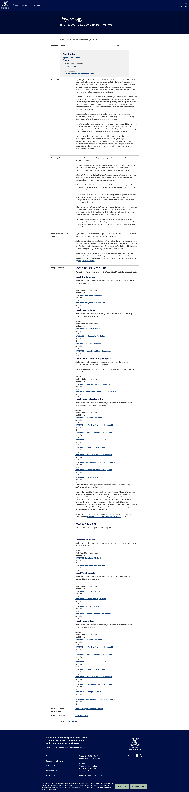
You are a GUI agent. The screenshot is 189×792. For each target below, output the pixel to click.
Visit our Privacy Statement (102, 787)
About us (49, 756)
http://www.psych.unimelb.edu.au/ (89, 709)
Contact (49, 776)
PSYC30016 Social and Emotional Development (93, 455)
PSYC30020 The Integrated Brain (88, 477)
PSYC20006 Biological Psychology (88, 328)
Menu (186, 6)
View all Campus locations (89, 775)
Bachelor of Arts (81, 716)
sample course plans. (86, 261)
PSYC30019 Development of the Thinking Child (93, 470)
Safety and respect (53, 766)
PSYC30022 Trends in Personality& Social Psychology (95, 462)
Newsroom (50, 771)
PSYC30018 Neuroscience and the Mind (90, 440)
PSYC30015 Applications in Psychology (90, 447)
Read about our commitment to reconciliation (64, 747)
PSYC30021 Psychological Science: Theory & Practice (95, 391)
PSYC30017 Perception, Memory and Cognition (93, 432)
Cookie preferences (138, 786)
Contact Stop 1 (71, 66)
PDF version (72, 721)
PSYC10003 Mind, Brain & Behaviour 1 (90, 295)
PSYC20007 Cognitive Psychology (88, 343)
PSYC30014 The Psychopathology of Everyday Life (94, 425)
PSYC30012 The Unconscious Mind (88, 417)
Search (181, 6)
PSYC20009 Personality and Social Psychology (93, 351)
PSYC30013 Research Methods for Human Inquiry (94, 384)
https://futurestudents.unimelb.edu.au (81, 73)
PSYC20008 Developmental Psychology (90, 336)
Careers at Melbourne (54, 761)
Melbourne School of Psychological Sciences (104, 517)
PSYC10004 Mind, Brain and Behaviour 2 (90, 303)
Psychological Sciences (71, 57)
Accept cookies (122, 786)
